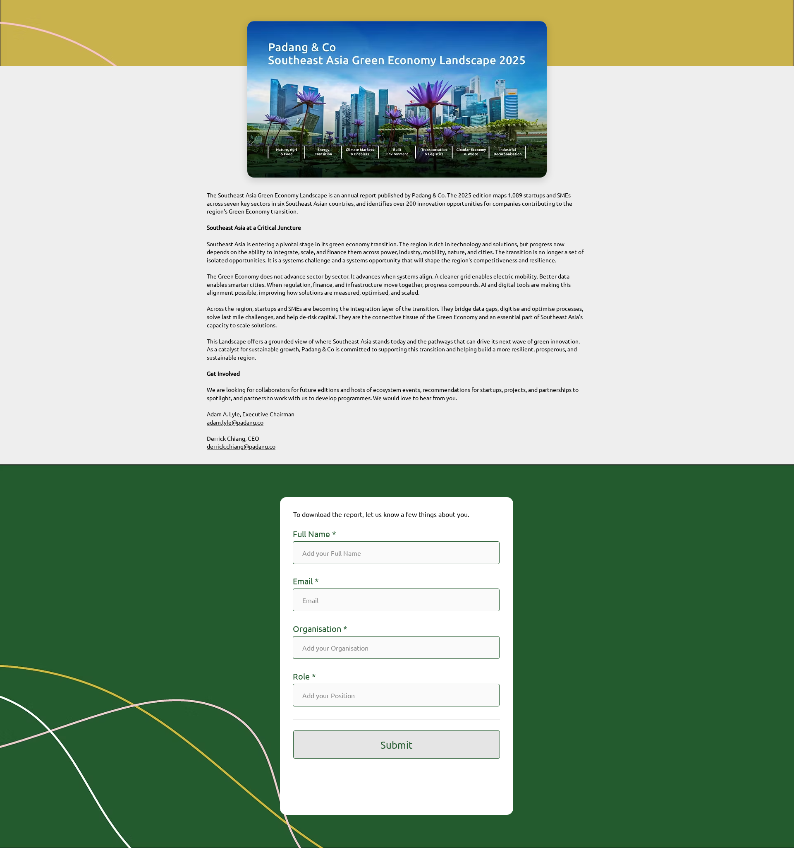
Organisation (317, 629)
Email (303, 581)
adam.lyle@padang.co (235, 422)
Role (301, 676)
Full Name (311, 534)
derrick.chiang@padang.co (241, 446)
